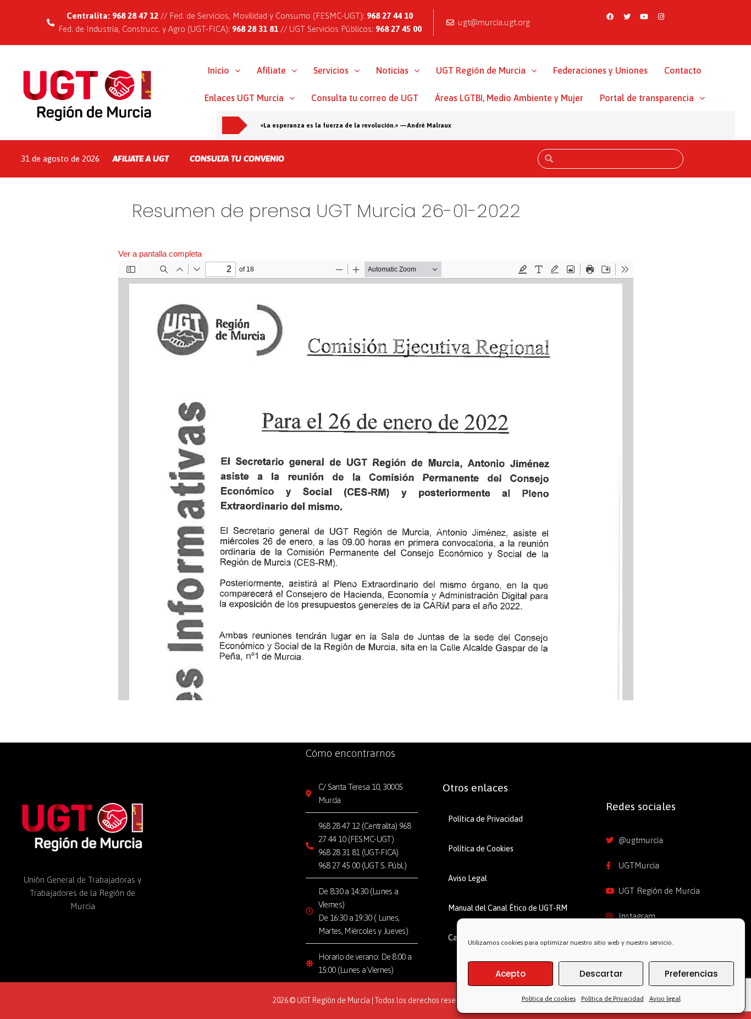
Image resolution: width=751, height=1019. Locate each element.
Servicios (331, 70)
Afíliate (271, 70)
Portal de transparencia (647, 98)
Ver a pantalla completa (160, 253)
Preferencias (691, 973)
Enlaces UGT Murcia (244, 98)
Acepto (510, 973)
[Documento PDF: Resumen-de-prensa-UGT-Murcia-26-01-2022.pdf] (375, 480)
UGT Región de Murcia (481, 70)
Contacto (683, 70)
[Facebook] (610, 16)
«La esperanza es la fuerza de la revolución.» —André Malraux (356, 125)
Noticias (392, 70)
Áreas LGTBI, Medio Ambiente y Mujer (509, 98)
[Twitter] (627, 16)
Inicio (218, 70)
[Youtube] (644, 16)
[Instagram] (661, 16)
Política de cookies (549, 999)
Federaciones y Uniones (600, 70)
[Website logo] (87, 95)
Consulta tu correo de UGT (364, 98)
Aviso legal (665, 999)
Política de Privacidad (612, 999)
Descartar (601, 973)
